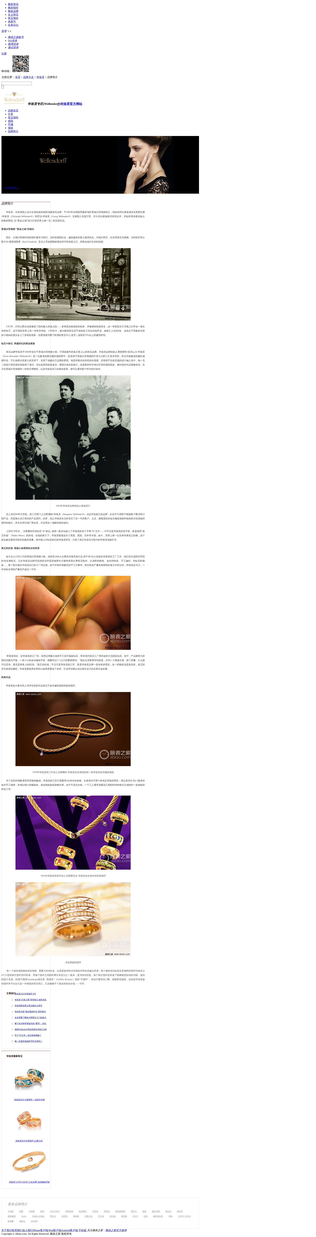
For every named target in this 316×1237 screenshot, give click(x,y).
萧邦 (42, 1211)
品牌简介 (13, 131)
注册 (4, 53)
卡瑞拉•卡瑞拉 (38, 1216)
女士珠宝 (13, 14)
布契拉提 (69, 1211)
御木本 (180, 1211)
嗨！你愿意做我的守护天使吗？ (28, 1041)
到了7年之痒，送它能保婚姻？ (28, 1035)
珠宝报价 (13, 18)
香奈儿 (134, 1211)
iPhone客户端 (40, 1230)
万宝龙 (101, 1216)
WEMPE (34, 1221)
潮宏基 (124, 1216)
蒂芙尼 (107, 1211)
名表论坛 (13, 25)
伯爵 (21, 1211)
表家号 (12, 21)
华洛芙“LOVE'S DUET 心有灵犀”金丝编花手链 (29, 1182)
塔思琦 (64, 1216)
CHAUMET (55, 1211)
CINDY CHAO (184, 1216)
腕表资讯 (13, 4)
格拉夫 (168, 1211)
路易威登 (12, 1216)
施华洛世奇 (158, 1216)
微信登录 (13, 47)
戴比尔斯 (156, 1211)
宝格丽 (32, 1211)
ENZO (135, 1216)
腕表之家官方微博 (116, 1230)
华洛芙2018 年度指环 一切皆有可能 (29, 1100)
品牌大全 (28, 77)
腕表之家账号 (16, 37)
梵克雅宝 (83, 1211)
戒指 (10, 121)
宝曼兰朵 (88, 1216)
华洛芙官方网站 (71, 104)
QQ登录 (12, 40)
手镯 (10, 124)
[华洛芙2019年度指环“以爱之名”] (29, 1137)
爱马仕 (53, 1216)
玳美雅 (76, 1216)
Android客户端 (70, 1230)
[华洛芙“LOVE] (29, 1178)
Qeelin (23, 1216)
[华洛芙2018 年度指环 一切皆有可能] (29, 1096)
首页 (17, 77)
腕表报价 (13, 7)
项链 (10, 127)
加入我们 (27, 1230)
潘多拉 (22, 1221)
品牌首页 (13, 110)
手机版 (83, 1230)
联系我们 (17, 1230)
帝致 (170, 1216)
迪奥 (144, 1211)
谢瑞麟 (11, 1221)
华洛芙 (40, 77)
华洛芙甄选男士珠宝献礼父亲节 (28, 1006)
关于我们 (6, 1230)
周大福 (113, 1216)
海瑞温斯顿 (120, 1211)
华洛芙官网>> (12, 188)
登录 (4, 31)
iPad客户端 (55, 1230)
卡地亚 (11, 1211)
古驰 (145, 1216)
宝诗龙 (95, 1211)
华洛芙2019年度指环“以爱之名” (29, 1141)
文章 (10, 114)
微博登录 (13, 44)
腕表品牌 (13, 11)
